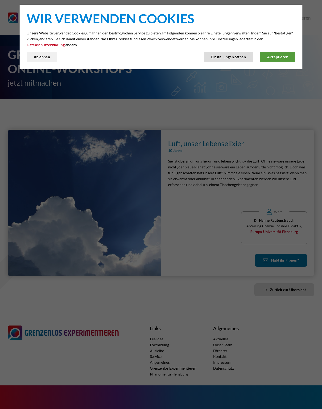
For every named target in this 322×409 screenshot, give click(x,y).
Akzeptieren (277, 56)
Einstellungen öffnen (228, 56)
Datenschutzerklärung (46, 44)
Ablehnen (42, 56)
